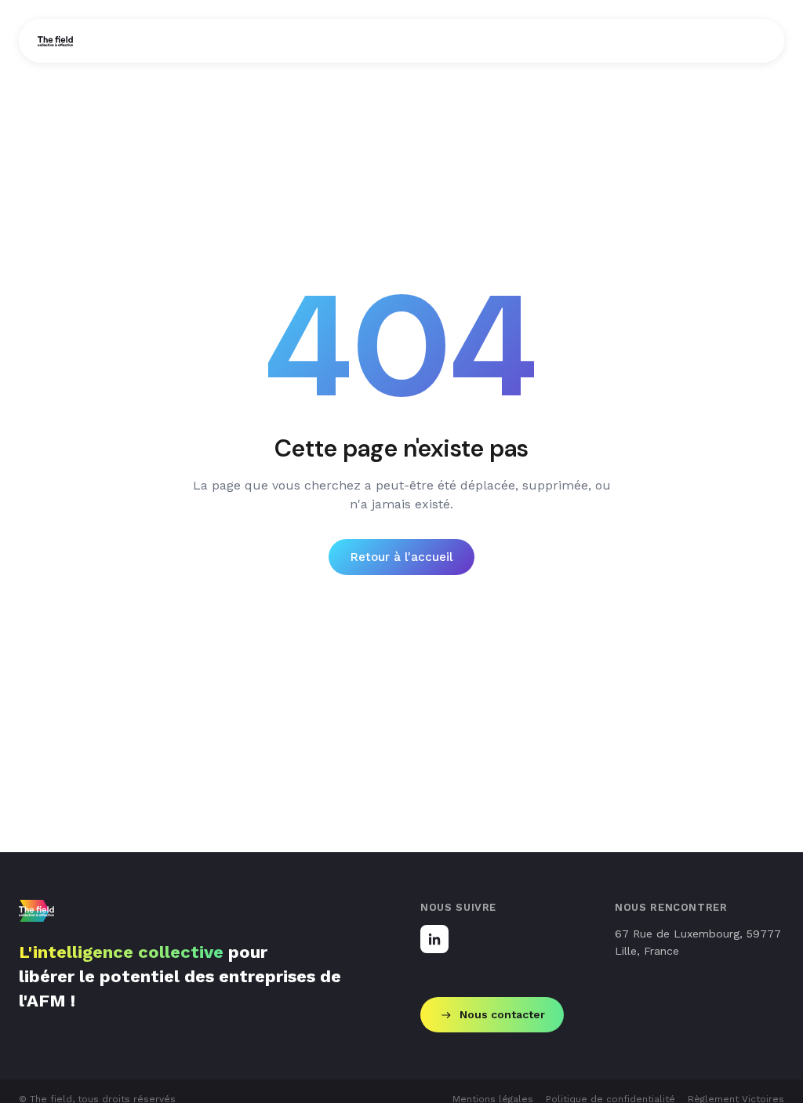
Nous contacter (502, 1014)
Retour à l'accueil (401, 557)
